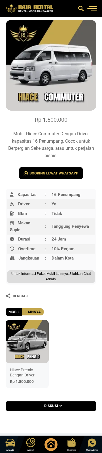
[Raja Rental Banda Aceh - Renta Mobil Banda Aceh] (30, 8)
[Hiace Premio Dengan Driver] (27, 341)
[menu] (91, 8)
